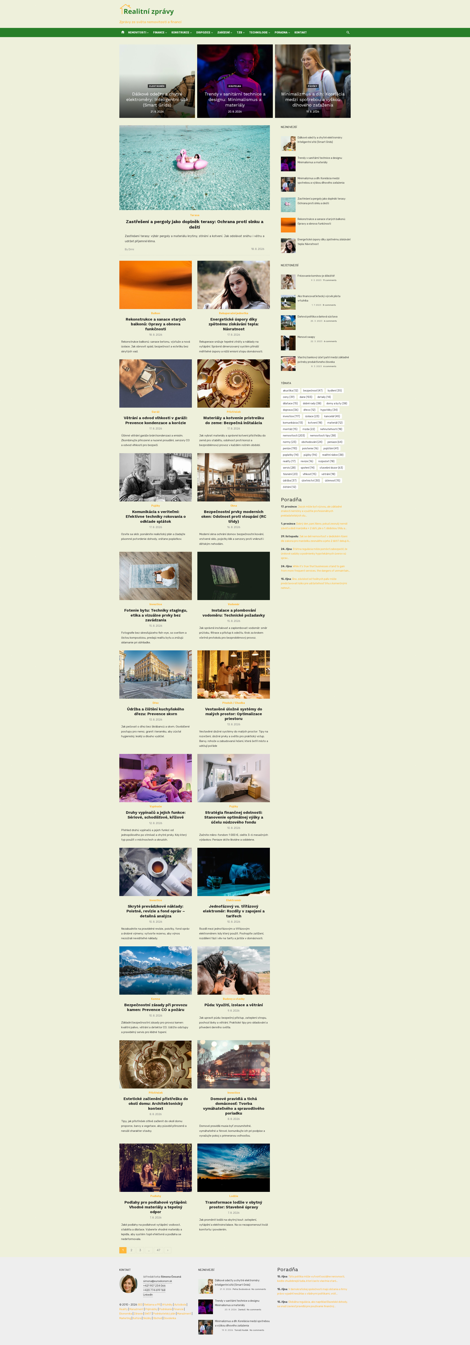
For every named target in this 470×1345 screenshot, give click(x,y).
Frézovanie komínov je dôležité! (316, 275)
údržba (290, 480)
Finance (158, 32)
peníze (290, 448)
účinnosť (332, 480)
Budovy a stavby (234, 999)
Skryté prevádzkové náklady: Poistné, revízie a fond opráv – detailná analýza (155, 911)
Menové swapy (306, 337)
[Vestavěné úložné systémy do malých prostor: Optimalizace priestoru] (233, 674)
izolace (312, 416)
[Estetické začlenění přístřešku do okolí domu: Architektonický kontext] (155, 1064)
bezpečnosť (313, 390)
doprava (290, 409)
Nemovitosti (137, 32)
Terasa (194, 215)
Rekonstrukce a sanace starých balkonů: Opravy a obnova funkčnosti (156, 324)
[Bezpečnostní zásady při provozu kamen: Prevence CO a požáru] (155, 970)
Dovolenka (170, 1318)
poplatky (291, 454)
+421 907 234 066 (154, 1285)
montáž (290, 429)
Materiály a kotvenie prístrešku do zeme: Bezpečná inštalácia (233, 420)
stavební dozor (331, 467)
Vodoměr (234, 604)
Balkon (155, 313)
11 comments (329, 280)
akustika (290, 390)
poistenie (310, 448)
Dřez (156, 703)
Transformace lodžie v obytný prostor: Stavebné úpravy (233, 1204)
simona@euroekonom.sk (157, 1281)
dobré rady (312, 403)
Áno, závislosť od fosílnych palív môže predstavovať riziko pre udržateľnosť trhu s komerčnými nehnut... (314, 583)
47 (158, 1250)
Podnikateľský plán (164, 1313)
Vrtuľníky (167, 1304)
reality (289, 461)
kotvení (315, 422)
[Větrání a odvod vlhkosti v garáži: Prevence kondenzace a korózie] (155, 383)
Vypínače (156, 806)
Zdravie (138, 1313)
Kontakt (300, 32)
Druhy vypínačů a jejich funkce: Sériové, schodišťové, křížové (156, 814)
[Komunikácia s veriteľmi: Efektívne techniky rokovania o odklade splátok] (155, 477)
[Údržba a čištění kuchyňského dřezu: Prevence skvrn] (155, 674)
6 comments (330, 321)
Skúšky (147, 1318)
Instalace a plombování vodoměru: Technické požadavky (234, 612)
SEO (140, 1304)
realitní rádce (333, 454)
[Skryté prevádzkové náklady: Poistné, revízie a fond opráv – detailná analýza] (155, 872)
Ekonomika (125, 1313)
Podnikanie (165, 1309)
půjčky (310, 454)
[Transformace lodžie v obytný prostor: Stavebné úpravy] (233, 1168)
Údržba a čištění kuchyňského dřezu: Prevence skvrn (155, 711)
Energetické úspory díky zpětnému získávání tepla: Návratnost (234, 324)
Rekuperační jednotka (233, 313)
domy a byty (336, 403)
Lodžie (233, 1196)
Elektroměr (156, 86)
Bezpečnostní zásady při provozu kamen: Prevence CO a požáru (155, 1007)
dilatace (290, 403)
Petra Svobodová (241, 1289)
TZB (239, 32)
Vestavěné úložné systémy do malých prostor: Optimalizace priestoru (233, 714)
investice (291, 416)
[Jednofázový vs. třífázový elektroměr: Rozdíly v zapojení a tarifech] (233, 872)
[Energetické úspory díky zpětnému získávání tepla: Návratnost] (233, 285)
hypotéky (329, 409)
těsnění (290, 474)
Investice (155, 604)
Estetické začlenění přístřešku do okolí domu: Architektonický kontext (155, 1103)
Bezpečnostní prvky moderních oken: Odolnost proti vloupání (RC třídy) (233, 516)
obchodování (311, 442)
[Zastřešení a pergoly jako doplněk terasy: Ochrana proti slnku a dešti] (194, 167)
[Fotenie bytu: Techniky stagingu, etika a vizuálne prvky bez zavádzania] (155, 576)
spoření (307, 467)
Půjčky (312, 86)
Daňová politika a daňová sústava (317, 316)
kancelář (332, 416)
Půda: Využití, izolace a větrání (233, 1005)
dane (306, 397)
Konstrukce (180, 32)
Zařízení (223, 32)
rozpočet (326, 461)
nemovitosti (294, 435)
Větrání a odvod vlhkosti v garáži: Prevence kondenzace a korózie (155, 420)
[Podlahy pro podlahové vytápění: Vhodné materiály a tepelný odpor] (155, 1168)
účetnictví (311, 480)
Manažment (136, 1309)
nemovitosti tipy (323, 435)
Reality (123, 1309)
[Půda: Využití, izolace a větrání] (233, 970)
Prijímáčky (151, 1309)
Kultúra (137, 1318)
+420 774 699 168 (154, 1290)
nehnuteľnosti (331, 429)
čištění (289, 487)
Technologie (258, 32)
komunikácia (293, 422)
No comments (259, 1289)
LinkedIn (148, 1294)
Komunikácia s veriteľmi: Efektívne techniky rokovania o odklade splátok (156, 516)
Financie (179, 1309)
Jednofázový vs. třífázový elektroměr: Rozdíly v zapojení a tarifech (234, 911)
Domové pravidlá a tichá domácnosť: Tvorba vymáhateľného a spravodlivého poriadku (233, 1105)
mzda (309, 429)
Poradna (281, 32)
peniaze (335, 442)
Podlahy (155, 1196)
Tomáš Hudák (241, 1330)
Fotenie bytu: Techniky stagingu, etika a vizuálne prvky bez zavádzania (155, 615)
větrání (328, 474)
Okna (233, 505)
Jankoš (241, 1309)
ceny (288, 397)
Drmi (131, 249)
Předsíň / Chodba (233, 703)
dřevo (309, 409)
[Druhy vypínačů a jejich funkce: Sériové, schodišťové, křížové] (155, 778)
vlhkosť (309, 474)
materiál (335, 422)
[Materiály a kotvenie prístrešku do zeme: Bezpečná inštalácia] (233, 383)
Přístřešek (234, 412)
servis (289, 467)
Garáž (156, 412)
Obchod (157, 1318)
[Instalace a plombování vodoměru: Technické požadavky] (233, 576)
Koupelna (235, 86)
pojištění (331, 448)
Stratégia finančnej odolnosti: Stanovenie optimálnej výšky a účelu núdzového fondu (233, 817)
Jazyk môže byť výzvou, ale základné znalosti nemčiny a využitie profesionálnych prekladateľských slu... (311, 511)
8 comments (329, 305)
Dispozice (203, 32)
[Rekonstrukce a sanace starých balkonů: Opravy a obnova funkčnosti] (155, 285)
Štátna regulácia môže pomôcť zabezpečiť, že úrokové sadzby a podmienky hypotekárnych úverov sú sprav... (314, 554)
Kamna (155, 999)
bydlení (335, 390)
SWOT (147, 1313)
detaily (324, 397)
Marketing (125, 1318)
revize (307, 461)
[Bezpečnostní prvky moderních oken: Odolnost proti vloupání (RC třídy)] (233, 477)
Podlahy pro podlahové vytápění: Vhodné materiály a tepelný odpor (155, 1207)
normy (289, 442)
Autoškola (180, 1304)
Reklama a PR (152, 1304)
